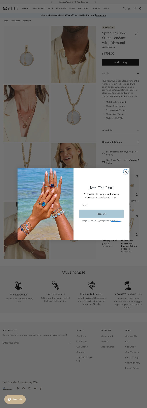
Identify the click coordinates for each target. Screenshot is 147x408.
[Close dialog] (125, 171)
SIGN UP (101, 214)
